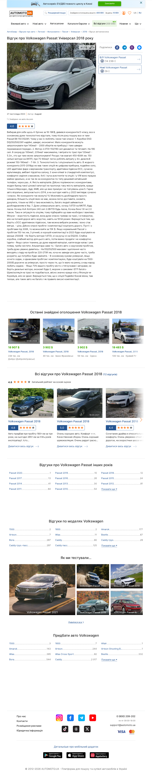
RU (140, 13)
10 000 (115, 13)
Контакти (22, 721)
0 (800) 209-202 (126, 716)
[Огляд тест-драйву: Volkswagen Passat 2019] (127, 577)
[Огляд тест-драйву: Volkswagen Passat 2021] (42, 590)
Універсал (75, 31)
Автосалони (57, 23)
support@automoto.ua (122, 725)
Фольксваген (53, 31)
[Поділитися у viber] (132, 47)
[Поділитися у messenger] (139, 47)
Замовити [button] (109, 3)
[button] (141, 331)
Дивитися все (75, 622)
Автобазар (12, 31)
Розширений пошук (56, 13)
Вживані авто (18, 23)
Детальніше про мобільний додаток (76, 746)
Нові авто (38, 23)
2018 (85, 31)
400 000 (100, 13)
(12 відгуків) (110, 374)
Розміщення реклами (29, 725)
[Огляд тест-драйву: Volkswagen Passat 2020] (93, 577)
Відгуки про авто (27, 31)
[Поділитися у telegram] (124, 47)
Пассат (65, 31)
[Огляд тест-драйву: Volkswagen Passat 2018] (93, 603)
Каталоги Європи (77, 23)
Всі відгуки (104, 23)
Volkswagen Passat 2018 (24, 421)
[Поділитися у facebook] (117, 47)
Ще (136, 23)
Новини (123, 23)
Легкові (41, 31)
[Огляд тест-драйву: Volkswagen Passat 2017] (127, 603)
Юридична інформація (30, 730)
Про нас (21, 716)
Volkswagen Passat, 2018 (21, 351)
